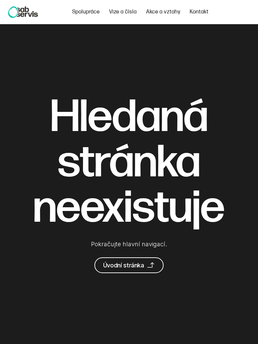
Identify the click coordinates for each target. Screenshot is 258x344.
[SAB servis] (23, 12)
